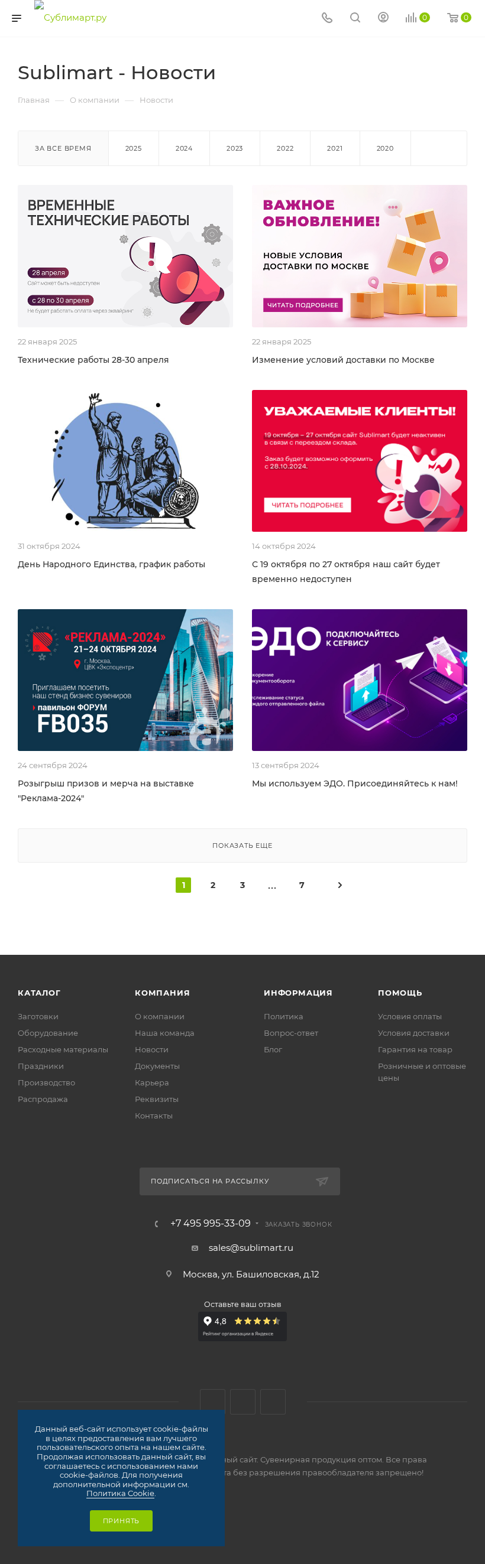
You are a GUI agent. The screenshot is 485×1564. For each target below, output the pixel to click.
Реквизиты (157, 1099)
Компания (162, 992)
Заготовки (38, 1016)
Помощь (400, 992)
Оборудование (48, 1033)
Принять (121, 1521)
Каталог (39, 992)
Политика (283, 1016)
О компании (160, 1016)
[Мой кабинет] (383, 18)
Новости (152, 1049)
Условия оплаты (410, 1016)
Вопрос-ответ (291, 1033)
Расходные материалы (63, 1049)
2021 (334, 148)
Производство (46, 1082)
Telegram (243, 1402)
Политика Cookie (120, 1493)
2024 (184, 148)
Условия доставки (414, 1033)
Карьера (152, 1082)
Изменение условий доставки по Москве (343, 360)
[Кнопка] (355, 18)
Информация (298, 992)
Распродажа (43, 1099)
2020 (385, 148)
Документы (157, 1066)
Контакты (154, 1115)
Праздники (41, 1066)
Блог (273, 1049)
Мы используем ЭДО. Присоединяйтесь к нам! (355, 783)
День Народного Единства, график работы (111, 564)
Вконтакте (212, 1402)
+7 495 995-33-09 (210, 1223)
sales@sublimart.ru (251, 1247)
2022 (285, 148)
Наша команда (165, 1033)
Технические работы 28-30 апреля (93, 360)
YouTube (273, 1402)
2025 (133, 148)
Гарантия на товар (415, 1049)
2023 (235, 148)
